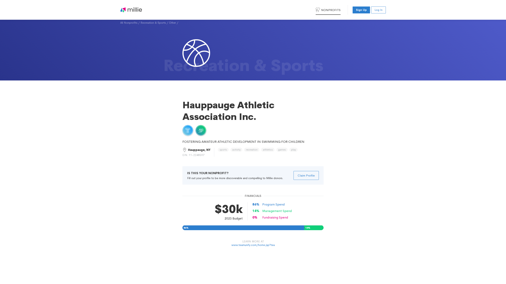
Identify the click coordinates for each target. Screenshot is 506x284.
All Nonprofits (128, 22)
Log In (378, 10)
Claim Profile (306, 175)
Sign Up (361, 10)
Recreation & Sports (153, 22)
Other (172, 22)
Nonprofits (331, 10)
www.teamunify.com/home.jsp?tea (253, 245)
